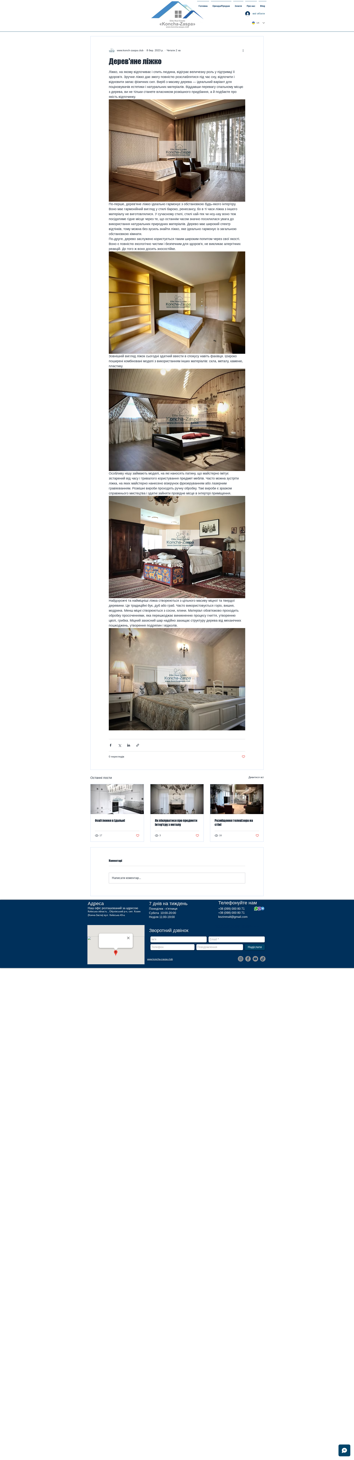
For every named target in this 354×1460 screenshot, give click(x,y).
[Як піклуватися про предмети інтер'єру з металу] (177, 799)
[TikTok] (263, 959)
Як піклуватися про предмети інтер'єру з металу (176, 822)
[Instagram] (240, 959)
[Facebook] (248, 959)
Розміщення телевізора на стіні (234, 822)
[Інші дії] (243, 50)
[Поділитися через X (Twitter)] (119, 745)
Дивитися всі (256, 777)
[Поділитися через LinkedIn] (128, 745)
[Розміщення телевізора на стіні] (236, 799)
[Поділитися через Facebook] (110, 745)
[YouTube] (255, 959)
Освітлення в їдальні (110, 820)
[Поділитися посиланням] (137, 745)
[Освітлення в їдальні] (117, 799)
